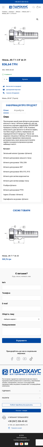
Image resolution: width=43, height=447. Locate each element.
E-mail (5, 303)
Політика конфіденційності (22, 440)
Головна (4, 11)
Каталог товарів (21, 410)
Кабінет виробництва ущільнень (21, 405)
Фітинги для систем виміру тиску (16, 181)
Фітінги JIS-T (26, 11)
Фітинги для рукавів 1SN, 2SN (15, 163)
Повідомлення (8, 325)
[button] (37, 19)
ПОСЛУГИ (5, 398)
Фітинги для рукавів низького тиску (17, 158)
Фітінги (18, 11)
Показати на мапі (16, 428)
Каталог (11, 11)
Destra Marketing (22, 437)
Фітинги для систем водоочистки (16, 176)
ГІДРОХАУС (6, 391)
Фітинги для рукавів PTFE (13, 190)
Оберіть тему (8, 314)
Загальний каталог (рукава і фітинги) (17, 153)
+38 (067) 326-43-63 (21, 2)
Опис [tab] (6, 110)
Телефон (6, 293)
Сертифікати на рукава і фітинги (15, 199)
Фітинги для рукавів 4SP (13, 167)
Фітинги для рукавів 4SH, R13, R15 (16, 172)
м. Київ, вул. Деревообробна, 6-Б (18, 425)
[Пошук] (33, 7)
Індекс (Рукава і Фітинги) (13, 195)
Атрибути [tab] (19, 110)
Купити (25, 79)
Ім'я (3, 282)
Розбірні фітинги (9, 185)
